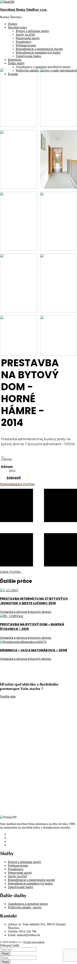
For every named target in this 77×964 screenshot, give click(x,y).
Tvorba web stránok (33, 941)
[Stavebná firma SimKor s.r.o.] (7, 1)
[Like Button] (2, 456)
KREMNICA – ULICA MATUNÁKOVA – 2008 (33, 650)
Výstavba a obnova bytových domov (25, 612)
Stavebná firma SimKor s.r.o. (23, 9)
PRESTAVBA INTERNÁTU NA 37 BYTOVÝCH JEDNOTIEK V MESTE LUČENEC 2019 (34, 600)
